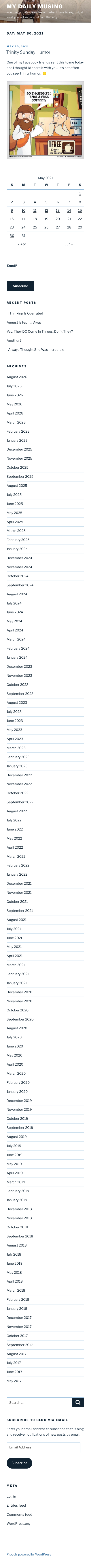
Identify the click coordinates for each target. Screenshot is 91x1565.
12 (46, 211)
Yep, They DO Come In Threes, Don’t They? (40, 332)
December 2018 (19, 1209)
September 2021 (20, 911)
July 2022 (14, 820)
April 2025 (15, 522)
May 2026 (14, 404)
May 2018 (14, 1273)
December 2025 (19, 449)
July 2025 (14, 495)
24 (23, 227)
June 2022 (15, 829)
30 (12, 236)
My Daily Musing (35, 6)
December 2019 (19, 1101)
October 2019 (17, 1119)
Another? (14, 341)
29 (80, 227)
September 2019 (20, 1128)
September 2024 (20, 585)
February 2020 (18, 1083)
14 (69, 211)
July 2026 (14, 386)
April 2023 (15, 739)
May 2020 (14, 1055)
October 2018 (17, 1227)
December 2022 (19, 775)
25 (35, 227)
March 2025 (16, 531)
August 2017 (17, 1354)
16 (12, 219)
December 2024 (19, 558)
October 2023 (17, 685)
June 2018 (15, 1264)
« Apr (22, 244)
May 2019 (14, 1164)
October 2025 (17, 468)
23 (12, 227)
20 (58, 219)
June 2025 (15, 504)
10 (23, 211)
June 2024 (15, 612)
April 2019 (15, 1173)
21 (69, 219)
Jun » (69, 244)
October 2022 (17, 793)
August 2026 (17, 377)
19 (46, 219)
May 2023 (14, 730)
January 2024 (17, 658)
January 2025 (17, 549)
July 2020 (14, 1037)
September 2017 (20, 1345)
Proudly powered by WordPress (29, 1554)
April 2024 (15, 630)
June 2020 (15, 1046)
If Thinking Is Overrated (25, 313)
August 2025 (17, 486)
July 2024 (14, 603)
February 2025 (18, 540)
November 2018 (19, 1218)
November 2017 (19, 1327)
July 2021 (14, 929)
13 (58, 211)
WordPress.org (18, 1524)
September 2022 (20, 802)
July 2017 (14, 1363)
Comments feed (19, 1515)
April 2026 (15, 413)
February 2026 (18, 431)
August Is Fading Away (24, 322)
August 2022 (17, 811)
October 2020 (17, 1010)
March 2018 (16, 1291)
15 (80, 211)
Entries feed (16, 1505)
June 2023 (15, 721)
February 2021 (18, 974)
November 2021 (19, 893)
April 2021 (15, 956)
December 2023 (19, 667)
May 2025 (14, 513)
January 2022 (17, 874)
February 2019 (18, 1191)
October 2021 (17, 902)
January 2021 (17, 983)
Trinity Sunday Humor (28, 52)
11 (34, 211)
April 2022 (15, 848)
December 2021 (19, 884)
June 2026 (15, 395)
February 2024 (18, 648)
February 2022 (18, 865)
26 (46, 227)
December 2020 (19, 992)
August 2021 (17, 920)
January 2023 (17, 766)
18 (35, 219)
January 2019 (17, 1200)
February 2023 (18, 757)
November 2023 (19, 676)
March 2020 (16, 1074)
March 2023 (16, 748)
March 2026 (16, 422)
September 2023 (20, 694)
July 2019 (14, 1146)
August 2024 (17, 594)
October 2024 (17, 576)
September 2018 (20, 1236)
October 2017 (17, 1336)
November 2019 (19, 1110)
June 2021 (14, 938)
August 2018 (17, 1245)
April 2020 (15, 1064)
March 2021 (16, 965)
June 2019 (15, 1155)
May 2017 (14, 1381)
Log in (11, 1496)
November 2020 (19, 1001)
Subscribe (19, 1463)
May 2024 (14, 621)
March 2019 (16, 1182)
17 (23, 219)
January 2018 (17, 1309)
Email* (12, 266)
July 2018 (14, 1254)
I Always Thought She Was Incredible (35, 350)
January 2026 (17, 441)
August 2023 (17, 703)
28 (69, 227)
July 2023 (14, 712)
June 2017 (14, 1372)
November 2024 (19, 567)
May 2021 (14, 947)
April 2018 (15, 1281)
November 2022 (19, 784)
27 (58, 227)
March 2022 (16, 857)
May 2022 (14, 838)
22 (80, 219)
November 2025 (19, 458)
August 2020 (17, 1028)
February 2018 (18, 1300)
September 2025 (20, 477)
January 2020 (17, 1092)
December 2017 (19, 1318)
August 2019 (17, 1137)
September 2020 (20, 1019)
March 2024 (16, 639)
